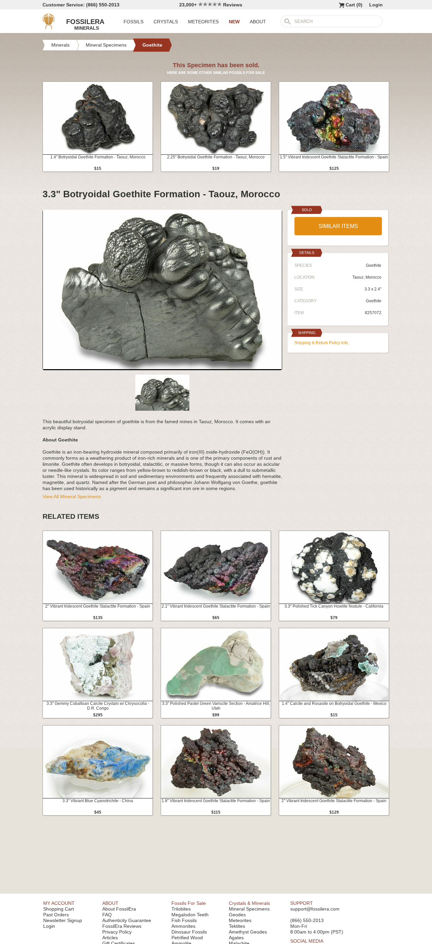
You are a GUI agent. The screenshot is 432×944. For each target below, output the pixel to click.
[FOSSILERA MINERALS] (49, 27)
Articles (110, 937)
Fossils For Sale (188, 903)
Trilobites (181, 909)
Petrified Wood (187, 937)
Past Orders (56, 914)
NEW (234, 21)
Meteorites (240, 920)
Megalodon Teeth (190, 914)
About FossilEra (119, 909)
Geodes (237, 914)
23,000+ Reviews (210, 4)
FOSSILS (133, 21)
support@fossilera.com (315, 909)
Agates (236, 937)
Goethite (373, 301)
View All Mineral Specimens (72, 496)
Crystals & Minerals (249, 903)
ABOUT (258, 21)
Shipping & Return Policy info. (321, 342)
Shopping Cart (58, 909)
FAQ (107, 914)
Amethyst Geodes (248, 932)
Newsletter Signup (62, 920)
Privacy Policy (117, 932)
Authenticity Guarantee (126, 920)
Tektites (237, 926)
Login (376, 4)
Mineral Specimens (249, 909)
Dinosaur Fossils (189, 932)
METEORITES (203, 21)
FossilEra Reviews (121, 926)
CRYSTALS (166, 21)
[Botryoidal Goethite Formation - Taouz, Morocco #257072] (162, 367)
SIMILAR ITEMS (338, 226)
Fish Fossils (184, 920)
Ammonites (183, 926)
